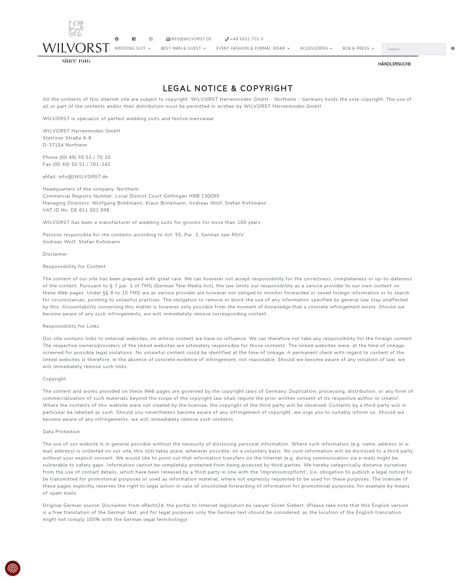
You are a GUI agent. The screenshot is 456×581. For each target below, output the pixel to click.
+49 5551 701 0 (246, 39)
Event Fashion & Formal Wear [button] (251, 48)
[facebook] (135, 39)
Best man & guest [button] (182, 48)
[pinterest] (118, 39)
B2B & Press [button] (357, 48)
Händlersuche (394, 64)
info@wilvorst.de (191, 39)
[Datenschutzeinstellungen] (12, 568)
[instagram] (152, 39)
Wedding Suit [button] (131, 48)
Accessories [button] (314, 48)
